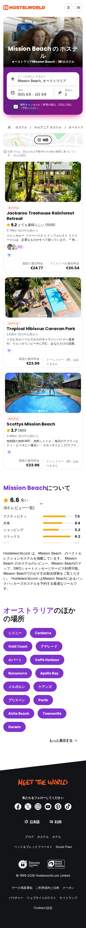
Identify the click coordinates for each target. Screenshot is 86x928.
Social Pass (64, 847)
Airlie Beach (18, 713)
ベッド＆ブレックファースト (33, 847)
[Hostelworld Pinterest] (58, 806)
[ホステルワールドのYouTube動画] (48, 806)
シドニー (15, 633)
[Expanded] (9, 127)
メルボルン (16, 687)
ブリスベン (16, 700)
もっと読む (20, 154)
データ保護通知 (22, 887)
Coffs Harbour (47, 660)
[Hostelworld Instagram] (38, 806)
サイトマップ (68, 897)
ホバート (15, 660)
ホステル (13, 207)
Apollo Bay (49, 673)
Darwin (14, 727)
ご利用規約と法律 (47, 887)
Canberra (43, 633)
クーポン (68, 887)
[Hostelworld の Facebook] (18, 806)
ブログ (29, 836)
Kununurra (17, 673)
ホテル (56, 836)
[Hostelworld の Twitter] (28, 806)
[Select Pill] (68, 7)
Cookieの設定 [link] (43, 908)
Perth (43, 700)
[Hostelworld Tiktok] (68, 806)
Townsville (52, 713)
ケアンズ (45, 687)
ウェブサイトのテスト (41, 897)
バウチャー (16, 897)
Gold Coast (17, 646)
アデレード (49, 646)
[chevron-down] (41, 503)
